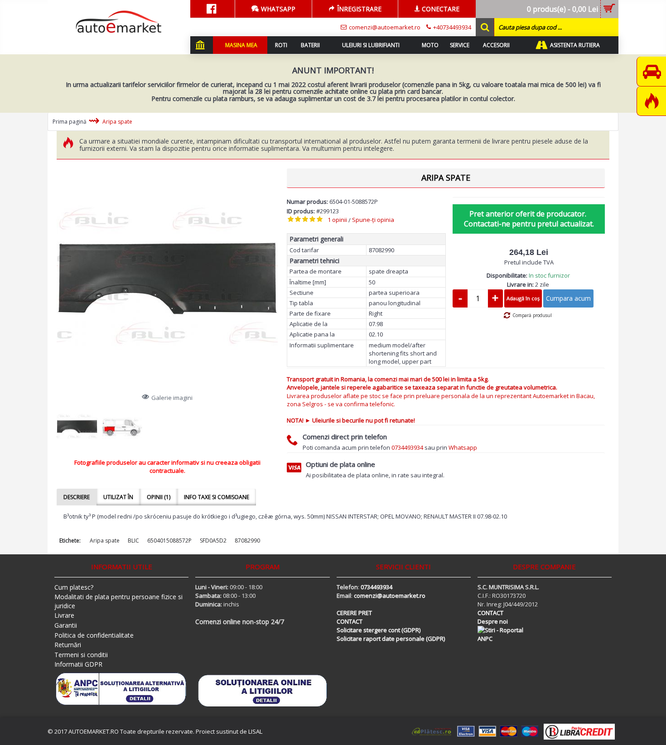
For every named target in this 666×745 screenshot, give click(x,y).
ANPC (485, 638)
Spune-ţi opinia (373, 220)
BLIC (133, 540)
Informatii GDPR (78, 664)
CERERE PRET (354, 613)
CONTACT (349, 621)
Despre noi (493, 621)
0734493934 (407, 447)
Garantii (65, 625)
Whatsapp (463, 447)
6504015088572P (169, 540)
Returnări (67, 644)
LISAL (255, 731)
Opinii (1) (158, 497)
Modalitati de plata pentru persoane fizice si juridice (118, 601)
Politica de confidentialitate (94, 635)
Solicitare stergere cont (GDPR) (378, 630)
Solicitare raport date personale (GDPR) (391, 638)
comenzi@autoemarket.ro (389, 595)
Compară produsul (532, 315)
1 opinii (337, 220)
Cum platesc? (73, 587)
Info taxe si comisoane (216, 497)
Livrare (64, 615)
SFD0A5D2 (213, 540)
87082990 (247, 540)
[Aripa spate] (167, 278)
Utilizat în (118, 497)
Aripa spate (105, 540)
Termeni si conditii (81, 654)
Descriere (76, 497)
